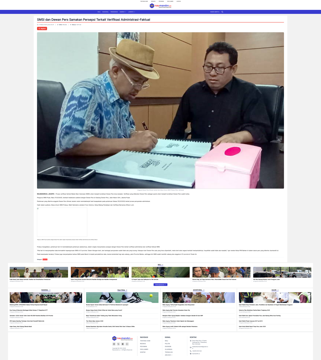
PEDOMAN (143, 346)
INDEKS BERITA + (215, 12)
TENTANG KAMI (145, 341)
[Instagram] (114, 344)
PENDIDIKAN (114, 12)
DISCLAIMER (144, 349)
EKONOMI (168, 346)
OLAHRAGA (168, 349)
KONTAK (143, 352)
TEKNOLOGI (169, 352)
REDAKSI (143, 343)
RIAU (99, 12)
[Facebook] (122, 344)
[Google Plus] (127, 344)
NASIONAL (105, 12)
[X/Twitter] (118, 344)
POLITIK (167, 343)
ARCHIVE (168, 355)
